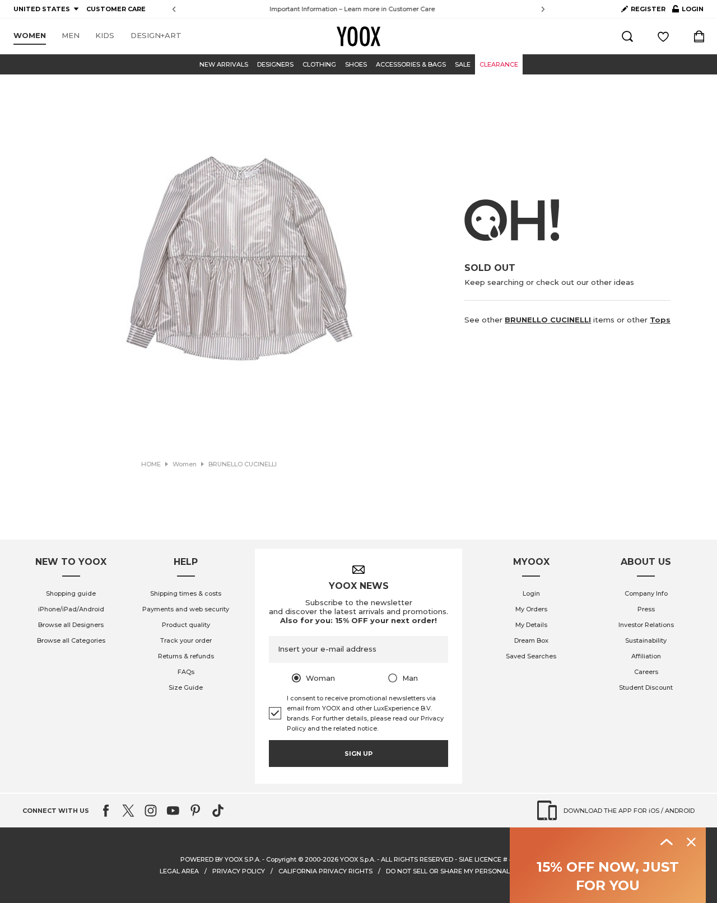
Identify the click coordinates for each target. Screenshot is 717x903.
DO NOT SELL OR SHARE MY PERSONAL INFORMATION (471, 871)
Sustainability (646, 640)
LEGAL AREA (179, 871)
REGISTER (648, 9)
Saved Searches (531, 656)
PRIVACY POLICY (238, 871)
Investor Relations (646, 625)
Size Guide (186, 687)
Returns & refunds (186, 656)
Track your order (186, 640)
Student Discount (646, 687)
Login (531, 593)
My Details (531, 625)
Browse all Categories (71, 640)
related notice (355, 728)
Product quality (186, 625)
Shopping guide (71, 593)
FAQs (186, 672)
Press (646, 609)
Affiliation (646, 656)
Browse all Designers (71, 625)
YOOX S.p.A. (357, 859)
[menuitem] (29, 36)
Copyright (281, 859)
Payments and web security (185, 609)
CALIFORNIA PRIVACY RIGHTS (325, 871)
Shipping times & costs (185, 593)
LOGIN (688, 11)
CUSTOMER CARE (116, 9)
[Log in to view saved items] (663, 36)
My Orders (531, 609)
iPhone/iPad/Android (71, 609)
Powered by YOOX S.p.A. (220, 859)
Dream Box (531, 640)
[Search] (627, 36)
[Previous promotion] (174, 9)
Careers (646, 672)
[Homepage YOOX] (358, 36)
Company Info (646, 593)
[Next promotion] (543, 9)
